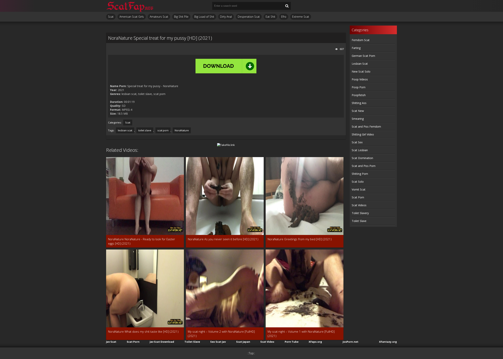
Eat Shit (270, 16)
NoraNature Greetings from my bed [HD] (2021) (300, 239)
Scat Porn (358, 197)
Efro (283, 16)
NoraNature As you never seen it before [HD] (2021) (223, 239)
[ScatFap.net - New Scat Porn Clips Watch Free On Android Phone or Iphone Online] (129, 6)
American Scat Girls (131, 16)
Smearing (358, 119)
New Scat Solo (361, 71)
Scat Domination (362, 158)
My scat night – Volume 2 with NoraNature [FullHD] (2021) (221, 334)
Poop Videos (360, 79)
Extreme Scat (300, 16)
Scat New (358, 111)
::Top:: (251, 353)
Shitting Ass (359, 103)
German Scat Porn (363, 56)
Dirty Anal (226, 16)
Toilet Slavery (360, 213)
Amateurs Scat (159, 16)
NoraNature (182, 130)
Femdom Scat (361, 40)
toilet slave (144, 130)
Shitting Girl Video (363, 134)
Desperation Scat (249, 16)
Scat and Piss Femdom (366, 126)
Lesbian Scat (360, 63)
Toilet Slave (359, 221)
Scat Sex (357, 142)
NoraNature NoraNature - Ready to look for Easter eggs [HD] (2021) (141, 241)
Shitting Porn (360, 174)
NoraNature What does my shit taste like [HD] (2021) (143, 331)
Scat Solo (358, 181)
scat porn (163, 130)
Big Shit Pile (181, 16)
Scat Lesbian (360, 150)
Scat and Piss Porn (363, 166)
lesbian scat (125, 130)
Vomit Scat (358, 189)
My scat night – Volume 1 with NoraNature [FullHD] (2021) (301, 334)
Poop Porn (358, 87)
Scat (111, 16)
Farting (356, 48)
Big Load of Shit (204, 16)
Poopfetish (359, 95)
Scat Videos (359, 205)
